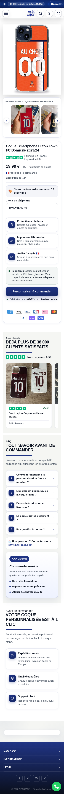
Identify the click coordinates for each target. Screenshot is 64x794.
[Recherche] (40, 13)
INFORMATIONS (13, 759)
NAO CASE (10, 751)
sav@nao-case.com (20, 544)
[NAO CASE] (31, 13)
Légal (8, 767)
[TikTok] (44, 778)
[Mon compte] (49, 13)
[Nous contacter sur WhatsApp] (56, 786)
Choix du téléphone (18, 200)
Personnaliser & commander (32, 291)
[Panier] (58, 13)
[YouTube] (36, 778)
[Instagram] (27, 778)
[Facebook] (19, 778)
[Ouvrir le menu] (5, 13)
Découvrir (51, 4)
